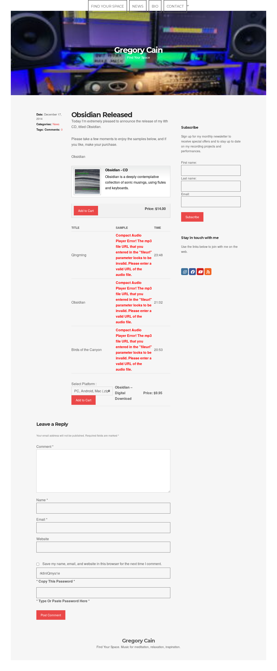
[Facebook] (192, 271)
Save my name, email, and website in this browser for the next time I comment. (102, 563)
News (137, 6)
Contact (175, 6)
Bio (155, 6)
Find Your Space (107, 6)
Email (41, 519)
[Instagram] (184, 271)
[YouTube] (200, 271)
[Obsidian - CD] (87, 181)
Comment (44, 446)
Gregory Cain (138, 50)
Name (42, 499)
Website (42, 538)
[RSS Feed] (208, 271)
